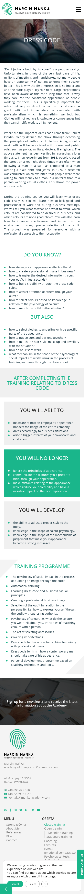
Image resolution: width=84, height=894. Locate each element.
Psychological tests (57, 856)
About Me (13, 828)
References (14, 832)
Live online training (59, 833)
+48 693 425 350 (19, 790)
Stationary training (59, 837)
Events (48, 849)
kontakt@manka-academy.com (29, 797)
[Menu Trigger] (78, 9)
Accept (15, 884)
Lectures (50, 845)
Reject (32, 884)
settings (49, 876)
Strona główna (16, 824)
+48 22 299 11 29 (19, 794)
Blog (9, 836)
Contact (11, 840)
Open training (53, 828)
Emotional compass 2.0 (60, 852)
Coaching (50, 841)
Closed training (54, 824)
